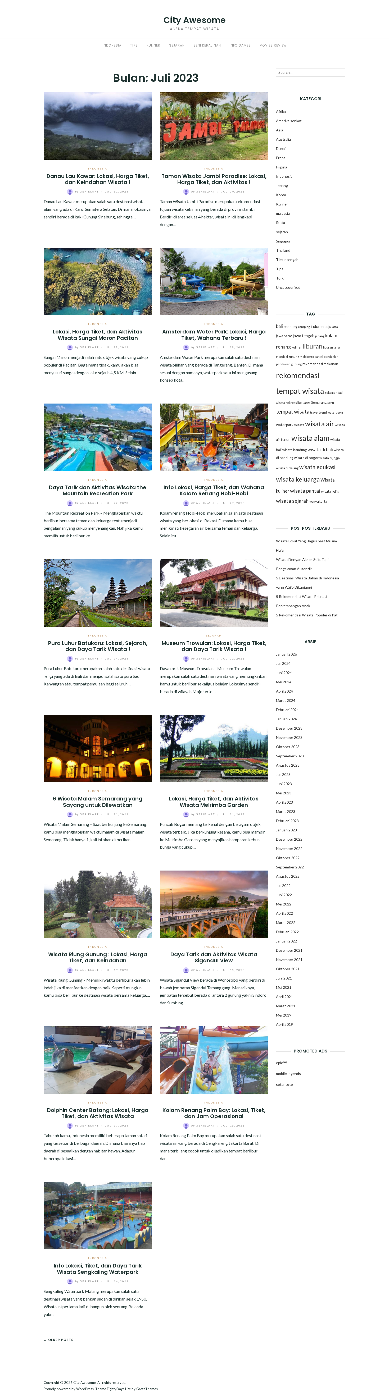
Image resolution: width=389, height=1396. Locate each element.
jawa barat (284, 336)
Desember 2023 (289, 728)
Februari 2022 (287, 932)
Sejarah (177, 45)
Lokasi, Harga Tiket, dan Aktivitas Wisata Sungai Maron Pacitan (97, 334)
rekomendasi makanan (320, 364)
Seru (330, 402)
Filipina (281, 167)
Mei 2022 (283, 904)
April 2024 (284, 691)
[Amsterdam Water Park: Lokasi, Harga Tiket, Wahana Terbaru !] (214, 280)
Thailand (283, 250)
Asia (279, 130)
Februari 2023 (287, 820)
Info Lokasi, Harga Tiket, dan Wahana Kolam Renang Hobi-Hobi (214, 490)
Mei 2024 (283, 682)
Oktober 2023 (288, 746)
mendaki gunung (287, 356)
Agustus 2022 (288, 876)
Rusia (280, 222)
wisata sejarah (292, 501)
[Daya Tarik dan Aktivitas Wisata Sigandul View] (214, 903)
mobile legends (288, 1073)
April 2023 (284, 802)
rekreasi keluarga (298, 403)
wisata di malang (287, 468)
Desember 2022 (289, 839)
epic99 (281, 1062)
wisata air (319, 424)
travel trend (318, 412)
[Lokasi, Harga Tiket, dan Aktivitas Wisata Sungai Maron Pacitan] (98, 280)
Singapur (283, 241)
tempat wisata (292, 411)
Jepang (282, 185)
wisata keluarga (298, 479)
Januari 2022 (286, 941)
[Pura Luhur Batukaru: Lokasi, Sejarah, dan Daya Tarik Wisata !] (98, 592)
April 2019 (284, 1024)
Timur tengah (287, 259)
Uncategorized (288, 287)
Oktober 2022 (288, 857)
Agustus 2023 (288, 765)
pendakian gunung (289, 364)
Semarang (319, 402)
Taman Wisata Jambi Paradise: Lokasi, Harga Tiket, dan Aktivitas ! (213, 179)
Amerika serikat (289, 120)
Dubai (281, 148)
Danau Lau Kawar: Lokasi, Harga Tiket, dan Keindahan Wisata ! (98, 179)
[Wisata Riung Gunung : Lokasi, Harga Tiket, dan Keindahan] (98, 903)
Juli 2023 (283, 774)
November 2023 (289, 737)
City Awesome (195, 20)
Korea (281, 195)
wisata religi (330, 491)
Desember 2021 (289, 950)
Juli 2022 (283, 885)
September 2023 (290, 756)
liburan (312, 346)
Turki (280, 278)
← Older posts (59, 1340)
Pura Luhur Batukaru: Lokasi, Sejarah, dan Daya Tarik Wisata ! (97, 646)
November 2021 (289, 959)
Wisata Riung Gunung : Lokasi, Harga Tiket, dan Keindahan (97, 957)
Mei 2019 (283, 1015)
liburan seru (331, 347)
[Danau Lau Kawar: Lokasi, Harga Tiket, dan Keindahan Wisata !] (98, 125)
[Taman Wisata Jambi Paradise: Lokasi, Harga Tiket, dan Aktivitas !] (214, 125)
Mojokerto (307, 356)
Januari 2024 (286, 719)
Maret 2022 (285, 922)
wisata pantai (305, 490)
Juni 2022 (284, 894)
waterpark (284, 425)
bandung (290, 326)
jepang (319, 336)
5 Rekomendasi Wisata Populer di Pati (307, 615)
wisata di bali (320, 449)
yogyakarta (318, 501)
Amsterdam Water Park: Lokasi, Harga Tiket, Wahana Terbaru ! (214, 334)
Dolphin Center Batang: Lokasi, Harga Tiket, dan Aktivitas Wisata (97, 1113)
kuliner (297, 347)
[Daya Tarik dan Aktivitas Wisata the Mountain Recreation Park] (98, 436)
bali (279, 326)
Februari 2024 (287, 709)
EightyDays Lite (119, 1389)
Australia (283, 139)
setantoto (284, 1084)
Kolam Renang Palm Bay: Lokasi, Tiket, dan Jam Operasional (213, 1113)
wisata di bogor (306, 458)
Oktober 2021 (288, 969)
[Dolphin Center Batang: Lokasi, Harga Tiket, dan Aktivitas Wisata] (98, 1059)
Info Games (240, 45)
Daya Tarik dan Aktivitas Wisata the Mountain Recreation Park (97, 490)
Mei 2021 (283, 987)
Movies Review (273, 45)
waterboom (335, 412)
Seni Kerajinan (207, 45)
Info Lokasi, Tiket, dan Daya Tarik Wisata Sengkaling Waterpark (98, 1268)
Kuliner (153, 45)
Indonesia (112, 45)
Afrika (281, 111)
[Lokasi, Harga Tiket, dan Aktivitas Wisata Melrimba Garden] (214, 747)
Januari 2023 (286, 830)
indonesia (319, 326)
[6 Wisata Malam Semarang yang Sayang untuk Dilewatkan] (98, 747)
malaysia (283, 213)
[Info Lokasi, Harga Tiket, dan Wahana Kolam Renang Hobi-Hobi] (214, 436)
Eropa (281, 157)
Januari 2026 (286, 654)
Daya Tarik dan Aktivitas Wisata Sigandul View (213, 957)
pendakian (331, 356)
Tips (134, 45)
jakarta (333, 327)
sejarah (214, 635)
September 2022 (290, 867)
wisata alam (310, 437)
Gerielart (87, 191)
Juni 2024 (284, 672)
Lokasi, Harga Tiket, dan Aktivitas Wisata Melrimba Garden (214, 801)
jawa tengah (303, 335)
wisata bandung (294, 450)
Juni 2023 (284, 783)
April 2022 (284, 913)
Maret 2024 (285, 700)
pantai (319, 357)
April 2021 (284, 996)
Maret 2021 (285, 1006)
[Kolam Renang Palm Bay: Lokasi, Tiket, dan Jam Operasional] (214, 1059)
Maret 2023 (285, 811)
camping (304, 327)
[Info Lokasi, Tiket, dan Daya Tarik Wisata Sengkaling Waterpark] (98, 1215)
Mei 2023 (283, 793)
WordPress (85, 1389)
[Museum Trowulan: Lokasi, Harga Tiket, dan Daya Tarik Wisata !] (214, 592)
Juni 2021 (284, 978)
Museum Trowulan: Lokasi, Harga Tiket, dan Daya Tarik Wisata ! (214, 646)
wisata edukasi (317, 467)
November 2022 (289, 848)
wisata (299, 425)
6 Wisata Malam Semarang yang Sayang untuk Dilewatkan (97, 801)
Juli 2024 (283, 663)
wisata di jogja (329, 458)
